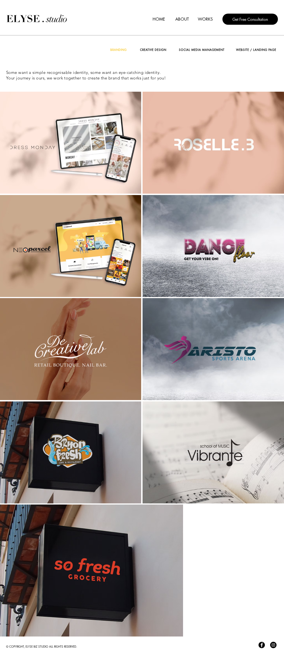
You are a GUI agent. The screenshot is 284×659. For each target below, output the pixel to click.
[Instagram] (273, 645)
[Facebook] (261, 645)
